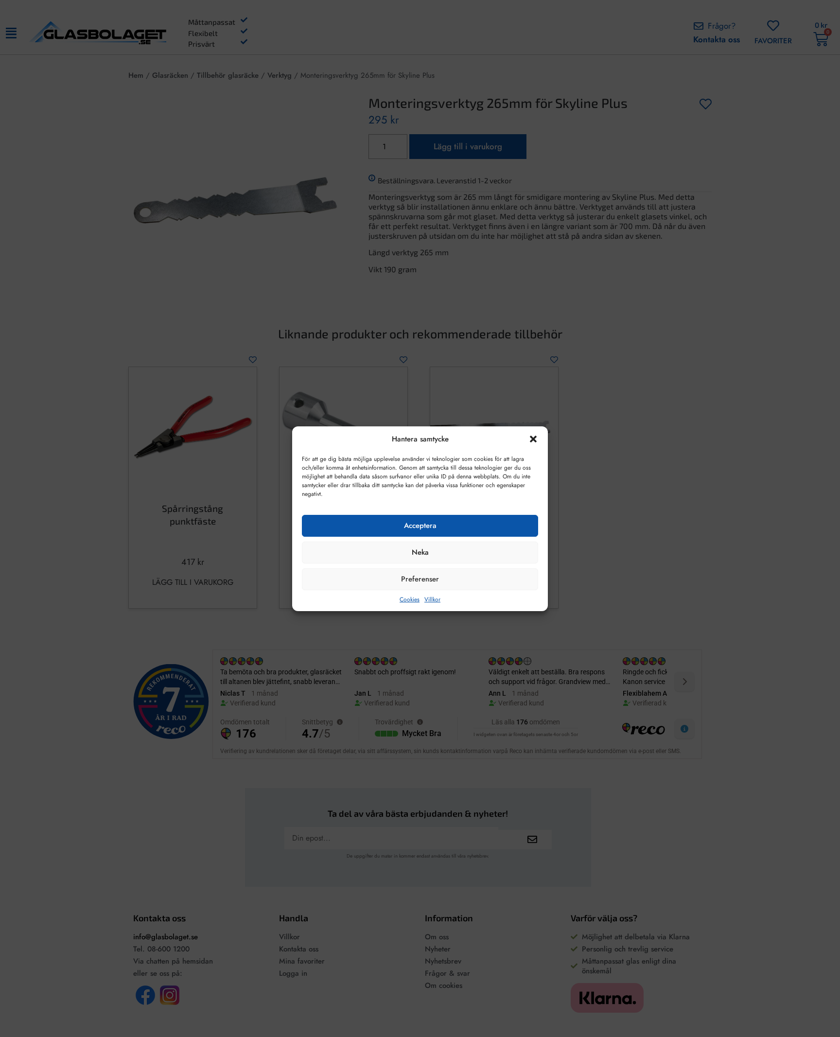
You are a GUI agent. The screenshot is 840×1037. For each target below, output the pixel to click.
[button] (533, 439)
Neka (420, 552)
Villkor (432, 599)
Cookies (410, 599)
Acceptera (420, 525)
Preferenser (420, 579)
